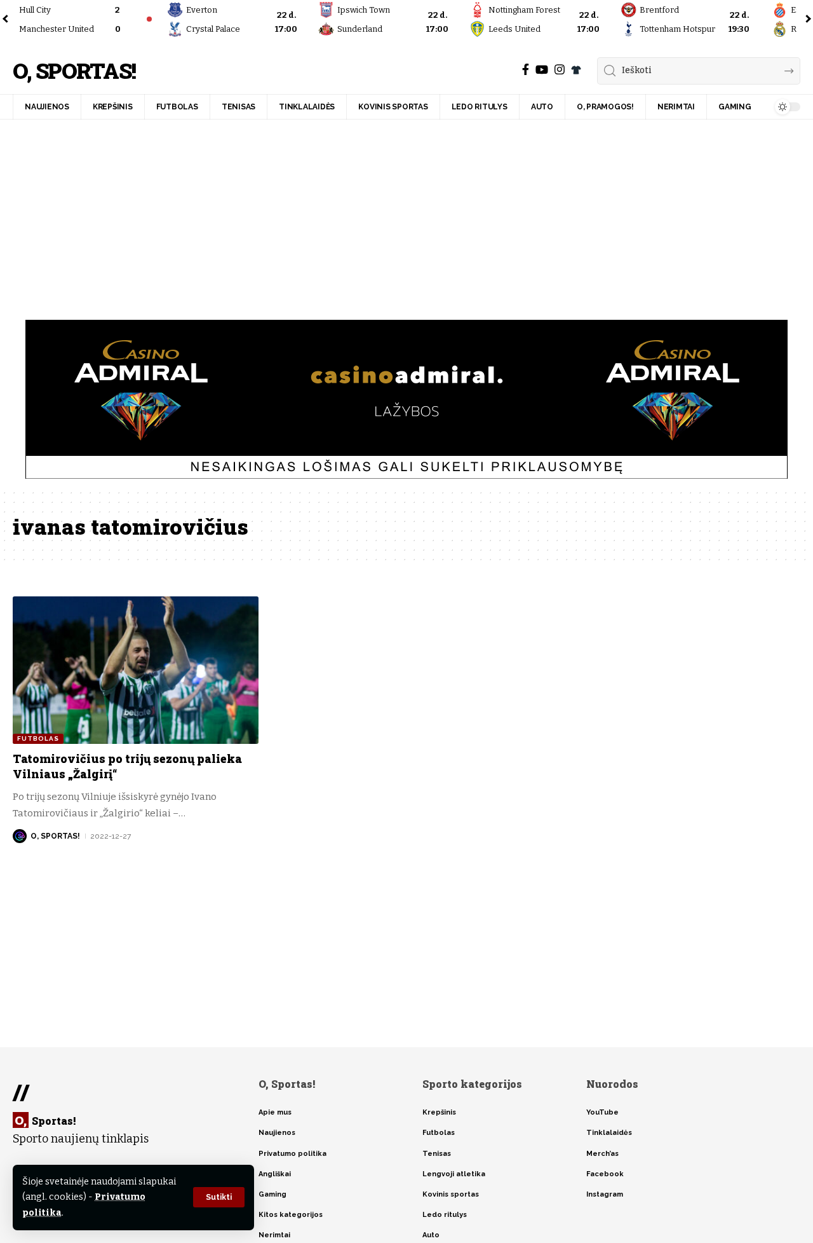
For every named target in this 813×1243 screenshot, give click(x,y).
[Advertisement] (406, 215)
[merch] (576, 70)
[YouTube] (541, 69)
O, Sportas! (74, 71)
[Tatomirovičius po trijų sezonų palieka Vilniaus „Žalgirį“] (136, 670)
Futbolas (38, 738)
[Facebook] (525, 69)
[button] (219, 1197)
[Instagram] (559, 69)
